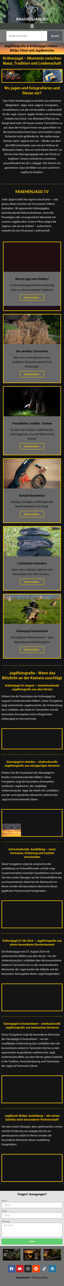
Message (5, 1221)
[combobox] (26, 36)
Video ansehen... (32, 297)
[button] (32, 26)
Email (4, 1211)
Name (4, 1200)
